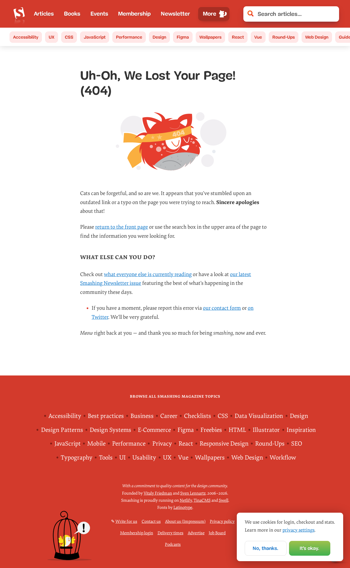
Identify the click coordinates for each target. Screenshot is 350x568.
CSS (69, 37)
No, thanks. (265, 548)
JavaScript (95, 37)
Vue (258, 37)
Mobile (96, 443)
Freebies (211, 430)
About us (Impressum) (185, 521)
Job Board (217, 533)
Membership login (136, 533)
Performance (129, 37)
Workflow (283, 457)
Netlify (186, 500)
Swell (223, 500)
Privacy (162, 443)
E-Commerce (154, 430)
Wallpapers (210, 37)
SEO (296, 443)
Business (142, 416)
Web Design (316, 37)
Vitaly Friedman (158, 493)
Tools (106, 457)
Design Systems (110, 430)
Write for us (126, 521)
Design (159, 37)
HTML (237, 430)
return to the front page (121, 227)
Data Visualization (259, 416)
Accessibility (25, 37)
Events (99, 14)
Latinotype (182, 507)
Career (168, 416)
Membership (134, 14)
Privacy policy (222, 521)
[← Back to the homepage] (19, 13)
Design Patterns (62, 430)
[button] (332, 14)
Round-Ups (283, 37)
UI (122, 457)
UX (51, 37)
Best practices (106, 416)
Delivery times (170, 533)
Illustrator (266, 430)
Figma (183, 37)
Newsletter (175, 14)
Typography (76, 457)
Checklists (197, 416)
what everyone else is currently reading (148, 274)
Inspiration (301, 430)
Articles (44, 14)
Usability (144, 457)
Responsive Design (224, 443)
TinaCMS (202, 500)
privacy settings (298, 530)
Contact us (151, 521)
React (238, 37)
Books (72, 14)
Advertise (196, 533)
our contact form (222, 308)
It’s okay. (309, 548)
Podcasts (173, 544)
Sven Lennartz (193, 493)
